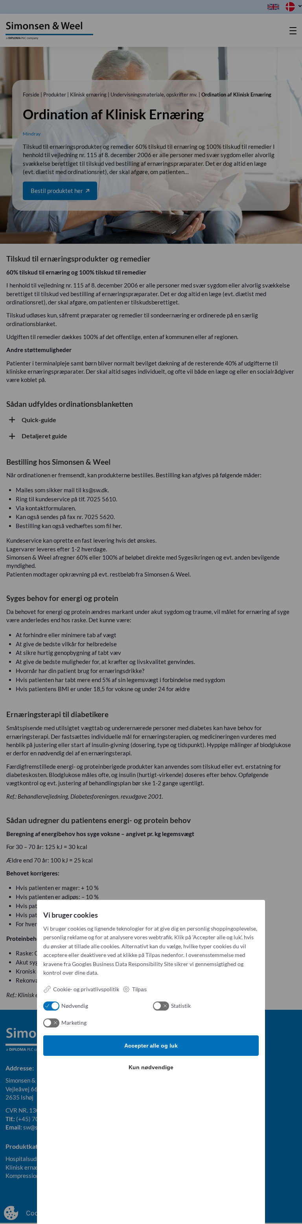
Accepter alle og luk (151, 1045)
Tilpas (139, 989)
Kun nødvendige (151, 1067)
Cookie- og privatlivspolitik (86, 989)
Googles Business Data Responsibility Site (122, 964)
